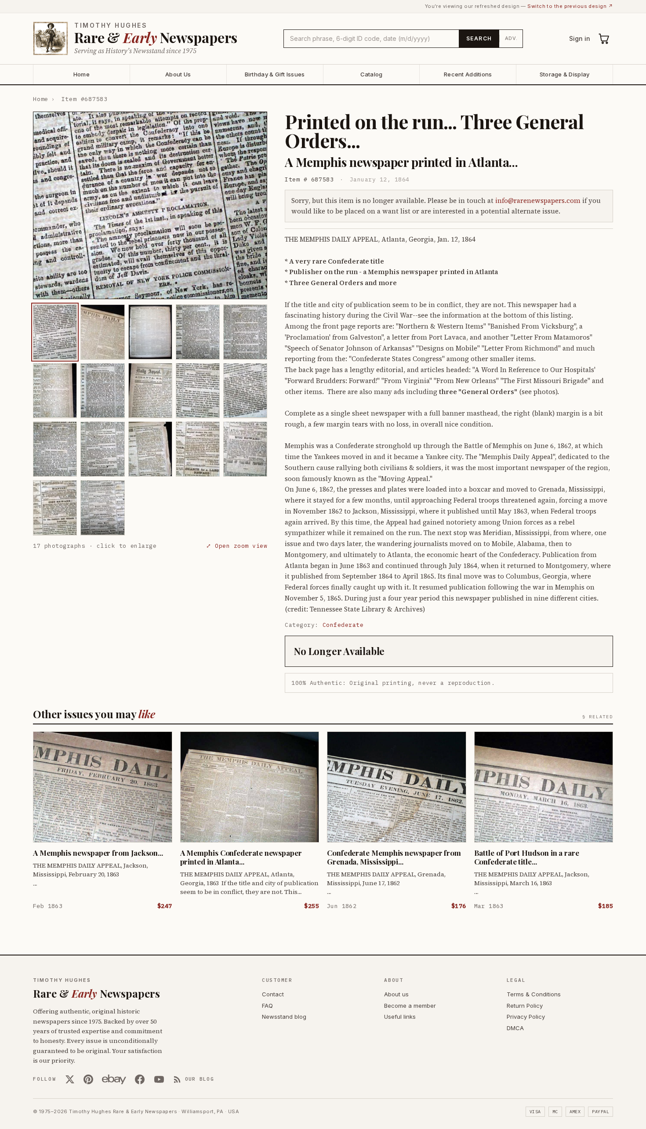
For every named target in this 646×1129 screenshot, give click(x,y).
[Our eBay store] (114, 1079)
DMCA (515, 1027)
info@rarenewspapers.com (538, 200)
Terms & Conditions (534, 994)
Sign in (579, 38)
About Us (178, 74)
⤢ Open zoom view (236, 545)
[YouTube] (159, 1079)
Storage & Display (564, 74)
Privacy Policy (526, 1016)
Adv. (511, 38)
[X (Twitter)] (70, 1079)
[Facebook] (140, 1079)
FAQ (267, 1005)
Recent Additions (468, 74)
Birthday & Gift (275, 74)
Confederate (343, 625)
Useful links (400, 1016)
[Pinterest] (88, 1079)
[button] (150, 205)
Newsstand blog (284, 1016)
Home (81, 74)
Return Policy (525, 1005)
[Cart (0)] (604, 38)
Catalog (371, 74)
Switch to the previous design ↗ (570, 6)
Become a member (410, 1005)
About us (396, 994)
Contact (273, 994)
